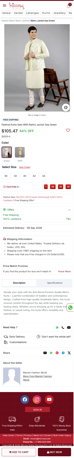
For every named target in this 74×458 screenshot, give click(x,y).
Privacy (27, 435)
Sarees (18, 12)
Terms (19, 435)
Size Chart (24, 167)
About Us (37, 435)
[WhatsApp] (57, 327)
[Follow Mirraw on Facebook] (24, 399)
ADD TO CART (20, 452)
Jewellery (59, 12)
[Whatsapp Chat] (70, 307)
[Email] (69, 327)
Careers (48, 435)
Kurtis (46, 12)
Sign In (37, 409)
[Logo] (16, 6)
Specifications (54, 282)
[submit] (68, 130)
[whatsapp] (51, 353)
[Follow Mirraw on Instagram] (37, 399)
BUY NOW (55, 452)
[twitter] (69, 353)
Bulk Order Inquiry (62, 435)
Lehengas (32, 12)
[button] (31, 108)
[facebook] (63, 353)
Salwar (6, 12)
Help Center (8, 435)
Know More (64, 271)
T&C (68, 218)
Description (19, 282)
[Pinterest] (57, 353)
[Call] (62, 327)
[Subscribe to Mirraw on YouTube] (49, 399)
